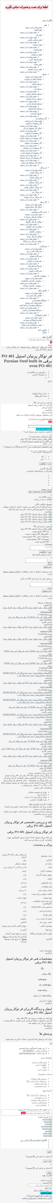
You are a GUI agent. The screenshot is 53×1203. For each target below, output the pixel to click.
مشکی (44, 974)
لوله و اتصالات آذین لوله (32, 325)
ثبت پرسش (47, 591)
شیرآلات (43, 246)
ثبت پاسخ (47, 567)
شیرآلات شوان (35, 256)
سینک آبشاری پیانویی (33, 79)
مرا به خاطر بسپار (41, 1190)
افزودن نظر (34, 804)
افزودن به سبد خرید (44, 429)
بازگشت (43, 464)
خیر (42, 459)
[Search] (51, 342)
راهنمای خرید (41, 1065)
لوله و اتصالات (41, 315)
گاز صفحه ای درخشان (32, 148)
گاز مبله (43, 202)
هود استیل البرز (35, 59)
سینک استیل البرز (34, 103)
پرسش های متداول (39, 1079)
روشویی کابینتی (40, 276)
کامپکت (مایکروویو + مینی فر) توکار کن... (34, 675)
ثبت (49, 464)
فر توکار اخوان (35, 177)
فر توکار (43, 167)
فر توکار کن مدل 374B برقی (13, 749)
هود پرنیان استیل (35, 69)
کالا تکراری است (42, 542)
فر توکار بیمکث (35, 182)
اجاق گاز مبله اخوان (33, 207)
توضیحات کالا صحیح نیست (38, 539)
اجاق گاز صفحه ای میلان (31, 162)
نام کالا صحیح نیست (40, 531)
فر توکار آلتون (36, 172)
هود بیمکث (37, 44)
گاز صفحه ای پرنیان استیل (30, 158)
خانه (50, 347)
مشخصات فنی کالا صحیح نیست (35, 536)
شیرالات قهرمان (35, 266)
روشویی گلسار (35, 231)
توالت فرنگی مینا (34, 236)
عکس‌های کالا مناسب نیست (37, 534)
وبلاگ (44, 332)
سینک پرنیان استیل (34, 99)
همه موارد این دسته (33, 27)
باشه (49, 1152)
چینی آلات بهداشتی (39, 212)
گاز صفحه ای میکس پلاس (31, 138)
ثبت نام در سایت (29, 1198)
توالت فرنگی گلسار (33, 221)
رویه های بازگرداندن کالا (36, 1081)
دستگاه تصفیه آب (39, 300)
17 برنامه (37, 995)
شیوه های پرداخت (39, 1062)
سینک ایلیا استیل (35, 108)
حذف (49, 1173)
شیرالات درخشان (34, 261)
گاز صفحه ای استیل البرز (31, 153)
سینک (44, 74)
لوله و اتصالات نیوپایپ (32, 320)
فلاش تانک (42, 290)
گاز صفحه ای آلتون (34, 123)
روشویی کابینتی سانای (32, 285)
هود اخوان (37, 49)
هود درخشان (36, 54)
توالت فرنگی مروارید (33, 217)
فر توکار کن (37, 192)
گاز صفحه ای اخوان (33, 133)
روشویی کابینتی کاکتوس (31, 280)
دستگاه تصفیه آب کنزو (32, 310)
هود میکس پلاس (35, 40)
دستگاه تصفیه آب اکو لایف (31, 305)
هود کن (39, 35)
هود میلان (38, 64)
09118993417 (28, 1051)
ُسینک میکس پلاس (34, 94)
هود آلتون (38, 30)
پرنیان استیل (37, 393)
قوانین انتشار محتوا (11, 572)
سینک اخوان (37, 84)
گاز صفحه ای (41, 118)
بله (42, 456)
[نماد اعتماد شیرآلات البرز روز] (33, 1140)
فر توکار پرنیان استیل (33, 197)
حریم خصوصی (40, 1086)
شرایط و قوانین (40, 1084)
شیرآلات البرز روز (34, 251)
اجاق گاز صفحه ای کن (32, 128)
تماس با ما (42, 330)
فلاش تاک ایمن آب (34, 295)
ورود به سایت (46, 1193)
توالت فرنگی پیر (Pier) (32, 241)
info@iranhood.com (27, 1053)
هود (45, 25)
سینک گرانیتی (36, 113)
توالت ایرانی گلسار (34, 226)
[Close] (51, 434)
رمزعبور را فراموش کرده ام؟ (39, 1195)
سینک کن (38, 89)
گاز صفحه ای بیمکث (33, 143)
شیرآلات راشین (35, 271)
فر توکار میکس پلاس (33, 187)
